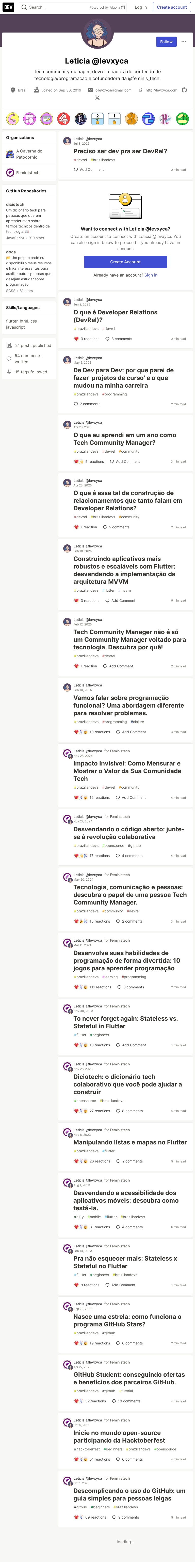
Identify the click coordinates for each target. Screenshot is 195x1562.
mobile (94, 1217)
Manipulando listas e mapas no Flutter (130, 1142)
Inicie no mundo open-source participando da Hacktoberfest (119, 1436)
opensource (113, 845)
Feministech (120, 751)
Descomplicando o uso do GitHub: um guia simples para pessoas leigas (129, 1494)
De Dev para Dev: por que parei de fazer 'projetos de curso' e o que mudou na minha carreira (123, 377)
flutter (108, 590)
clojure (137, 721)
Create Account (125, 261)
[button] (12, 118)
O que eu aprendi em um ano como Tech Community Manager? (124, 438)
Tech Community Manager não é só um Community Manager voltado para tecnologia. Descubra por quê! (129, 639)
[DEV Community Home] (8, 7)
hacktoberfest (87, 1449)
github (134, 845)
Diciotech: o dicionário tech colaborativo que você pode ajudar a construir (127, 1084)
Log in (141, 7)
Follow (166, 41)
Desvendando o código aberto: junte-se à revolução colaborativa (128, 832)
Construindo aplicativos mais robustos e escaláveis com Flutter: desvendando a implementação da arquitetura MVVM (124, 570)
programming (114, 394)
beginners (99, 1035)
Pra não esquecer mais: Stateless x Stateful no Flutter (125, 1262)
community (129, 451)
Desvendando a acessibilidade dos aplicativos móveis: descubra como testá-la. (126, 1200)
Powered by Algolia (105, 7)
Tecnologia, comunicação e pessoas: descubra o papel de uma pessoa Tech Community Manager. (130, 894)
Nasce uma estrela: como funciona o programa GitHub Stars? (127, 1320)
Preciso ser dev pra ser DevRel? (120, 151)
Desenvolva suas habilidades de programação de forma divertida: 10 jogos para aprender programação (127, 960)
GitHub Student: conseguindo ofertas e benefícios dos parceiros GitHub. (129, 1378)
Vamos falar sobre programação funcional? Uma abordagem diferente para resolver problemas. (128, 705)
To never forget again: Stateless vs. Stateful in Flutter (125, 1022)
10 (129, 1401)
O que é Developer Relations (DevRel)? (115, 316)
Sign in (150, 275)
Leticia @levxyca (88, 138)
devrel (80, 160)
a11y (79, 1217)
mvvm (124, 590)
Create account (172, 7)
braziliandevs (103, 160)
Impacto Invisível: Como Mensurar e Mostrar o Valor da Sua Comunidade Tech (127, 771)
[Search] (24, 7)
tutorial (126, 1391)
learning (110, 977)
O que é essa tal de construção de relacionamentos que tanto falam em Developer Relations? (127, 500)
